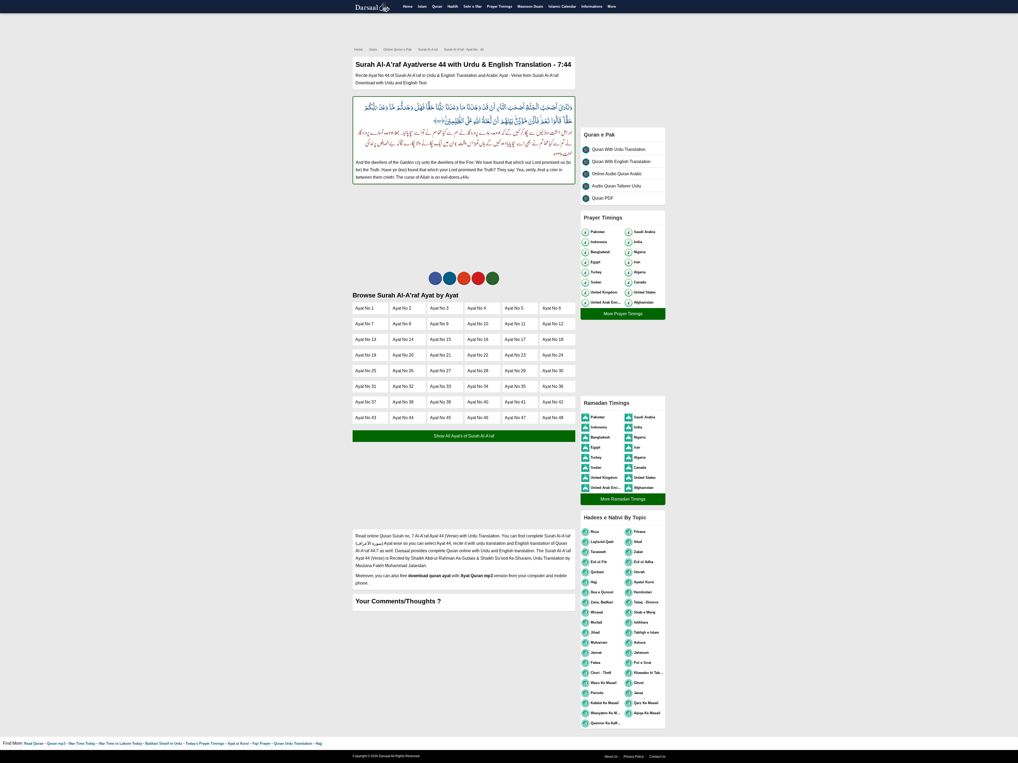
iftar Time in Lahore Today (120, 744)
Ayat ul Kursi (238, 744)
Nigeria (640, 252)
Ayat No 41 (515, 402)
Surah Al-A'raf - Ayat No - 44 (464, 49)
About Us (611, 756)
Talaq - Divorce (646, 602)
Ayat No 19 (365, 355)
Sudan (596, 282)
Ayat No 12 (552, 324)
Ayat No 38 (403, 402)
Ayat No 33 (440, 386)
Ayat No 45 (440, 417)
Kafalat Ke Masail (605, 703)
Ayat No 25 (365, 371)
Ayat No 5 (514, 308)
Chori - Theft (601, 673)
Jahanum (641, 653)
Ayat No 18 (552, 339)
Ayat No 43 (365, 417)
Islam (422, 6)
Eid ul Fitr (599, 562)
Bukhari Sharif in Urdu (163, 744)
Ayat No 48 (552, 417)
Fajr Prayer (261, 744)
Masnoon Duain (530, 6)
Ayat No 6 (551, 308)
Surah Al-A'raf (428, 49)
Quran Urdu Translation (293, 744)
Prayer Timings (499, 6)
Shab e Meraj (644, 612)
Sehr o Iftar (472, 6)
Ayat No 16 (477, 339)
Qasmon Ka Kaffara (606, 723)
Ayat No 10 (477, 324)
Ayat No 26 (403, 371)
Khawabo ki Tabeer (649, 673)
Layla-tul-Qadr (602, 542)
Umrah (639, 572)
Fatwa (595, 663)
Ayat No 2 (402, 308)
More (612, 6)
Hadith (452, 6)
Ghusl (639, 683)
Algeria (640, 272)
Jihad (595, 632)
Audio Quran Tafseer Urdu (616, 186)
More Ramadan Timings (623, 499)
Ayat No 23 (515, 355)
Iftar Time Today (82, 744)
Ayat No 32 (403, 386)
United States (645, 292)
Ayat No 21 (440, 355)
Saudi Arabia (644, 232)
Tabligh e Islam (646, 632)
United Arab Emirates (606, 302)
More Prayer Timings (623, 314)
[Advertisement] (509, 29)
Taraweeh (598, 552)
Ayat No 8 (402, 324)
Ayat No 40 (477, 402)
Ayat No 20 (403, 355)
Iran (637, 262)
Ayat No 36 (552, 386)
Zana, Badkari (602, 602)
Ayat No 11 (515, 324)
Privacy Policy (634, 756)
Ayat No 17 (515, 339)
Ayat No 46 (477, 417)
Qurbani (597, 572)
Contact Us (657, 756)
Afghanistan (643, 302)
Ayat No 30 (552, 371)
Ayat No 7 (364, 324)
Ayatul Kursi (644, 582)
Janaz (638, 693)
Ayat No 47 (515, 417)
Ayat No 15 (440, 339)
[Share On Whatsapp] (492, 278)
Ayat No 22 (477, 355)
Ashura (640, 642)
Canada (640, 282)
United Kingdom (604, 292)
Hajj (594, 582)
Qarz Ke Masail (646, 703)
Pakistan (598, 232)
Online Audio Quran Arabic (617, 174)
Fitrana (639, 532)
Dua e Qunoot (602, 592)
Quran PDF (602, 198)
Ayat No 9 (439, 324)
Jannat (596, 653)
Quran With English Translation (621, 161)
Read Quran (33, 744)
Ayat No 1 (364, 308)
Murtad (596, 622)
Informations (591, 6)
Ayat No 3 (439, 308)
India (638, 242)
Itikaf (638, 542)
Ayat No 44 (403, 417)
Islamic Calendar (562, 6)
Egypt (595, 262)
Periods (597, 693)
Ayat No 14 (403, 339)
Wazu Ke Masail (604, 683)
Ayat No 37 (365, 402)
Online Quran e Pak (397, 49)
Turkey (596, 272)
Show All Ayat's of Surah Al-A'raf (464, 436)
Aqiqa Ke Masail (647, 713)
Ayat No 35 (515, 386)
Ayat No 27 (440, 371)
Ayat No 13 (365, 339)
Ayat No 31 (365, 386)
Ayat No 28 (477, 371)
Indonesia (599, 242)
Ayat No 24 (552, 355)
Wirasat (597, 612)
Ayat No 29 (515, 371)
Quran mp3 (56, 744)
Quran (437, 6)
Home (408, 6)
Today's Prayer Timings (205, 744)
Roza (595, 532)
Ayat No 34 (477, 386)
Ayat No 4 (476, 308)
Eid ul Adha (643, 562)
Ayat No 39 (440, 402)
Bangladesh (600, 252)
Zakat (638, 552)
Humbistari (643, 592)
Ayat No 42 (552, 402)
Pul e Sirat (642, 663)
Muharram (599, 642)
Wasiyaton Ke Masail (606, 713)
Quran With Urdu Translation (619, 149)
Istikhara (641, 622)
